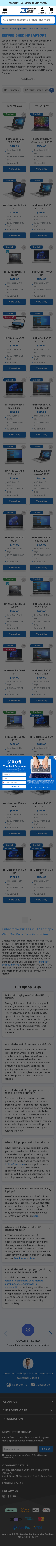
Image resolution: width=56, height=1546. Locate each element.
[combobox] (28, 20)
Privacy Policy (38, 787)
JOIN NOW (14, 787)
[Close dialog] (55, 757)
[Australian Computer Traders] (28, 10)
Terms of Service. (47, 787)
